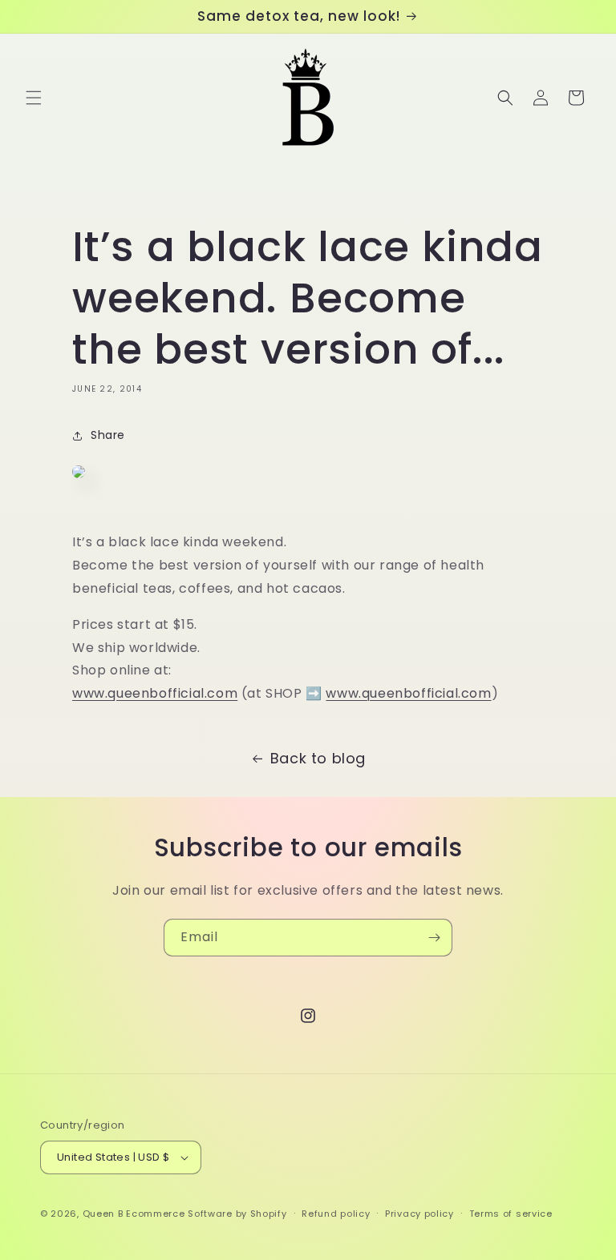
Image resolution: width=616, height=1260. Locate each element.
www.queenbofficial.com (154, 693)
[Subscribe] (434, 937)
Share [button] (108, 435)
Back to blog (318, 758)
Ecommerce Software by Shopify (206, 1213)
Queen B (103, 1213)
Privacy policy (419, 1213)
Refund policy (336, 1213)
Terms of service (511, 1213)
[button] (33, 97)
